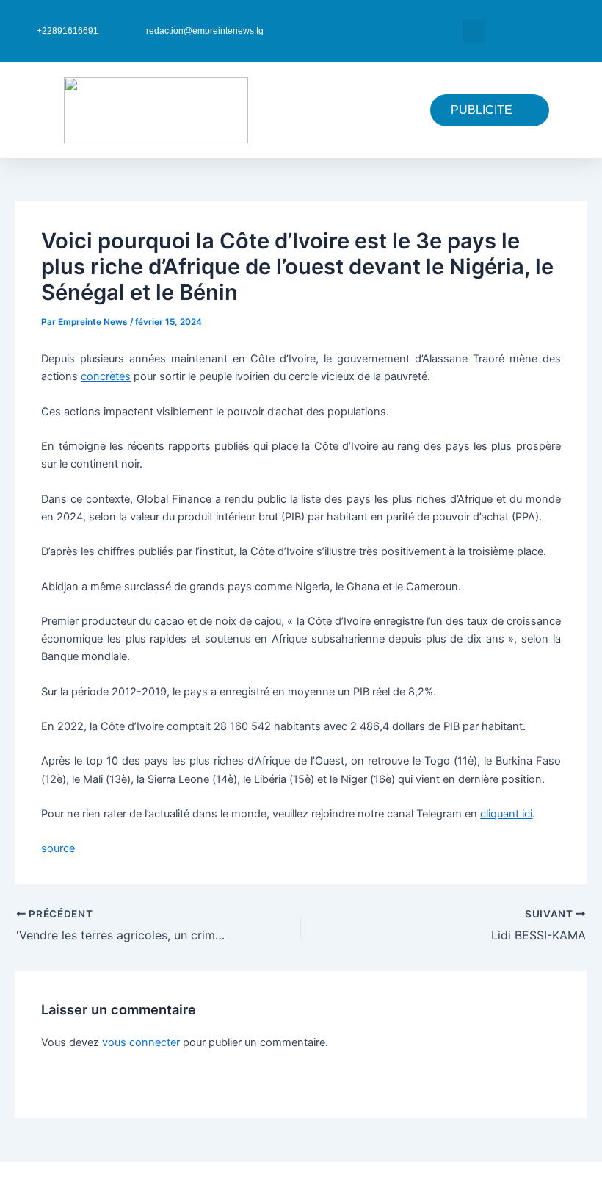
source (58, 848)
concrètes (106, 376)
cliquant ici (506, 813)
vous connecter (141, 1042)
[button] (474, 31)
